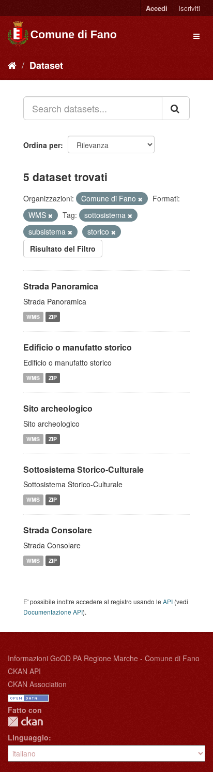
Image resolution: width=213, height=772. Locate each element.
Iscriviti (189, 8)
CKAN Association (37, 684)
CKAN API (24, 671)
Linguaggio (28, 737)
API (168, 601)
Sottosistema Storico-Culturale (83, 469)
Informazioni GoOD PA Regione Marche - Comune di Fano (104, 658)
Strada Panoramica (60, 286)
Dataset (46, 65)
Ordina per (41, 145)
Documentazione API (53, 611)
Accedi (157, 8)
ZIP (53, 317)
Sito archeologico (58, 408)
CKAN (25, 721)
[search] (176, 108)
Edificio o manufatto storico (77, 347)
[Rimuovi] (140, 199)
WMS (33, 317)
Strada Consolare (57, 530)
